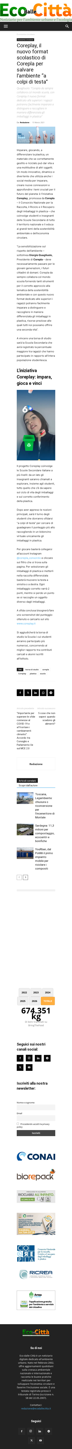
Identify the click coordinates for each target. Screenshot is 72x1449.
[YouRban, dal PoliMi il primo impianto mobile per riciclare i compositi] (25, 853)
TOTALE (48, 1001)
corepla (45, 669)
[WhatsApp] (43, 692)
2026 (34, 1001)
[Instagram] (29, 1058)
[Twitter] (20, 1067)
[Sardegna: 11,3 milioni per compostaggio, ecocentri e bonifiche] (25, 829)
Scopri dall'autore (28, 785)
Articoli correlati (27, 780)
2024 (47, 992)
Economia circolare (26, 34)
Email (19, 1113)
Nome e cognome (25, 1102)
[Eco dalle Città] (36, 11)
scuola (43, 673)
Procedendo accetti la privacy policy (33, 1125)
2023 (36, 992)
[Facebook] (20, 692)
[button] (5, 26)
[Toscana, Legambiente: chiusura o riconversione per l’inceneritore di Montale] (25, 798)
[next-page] (25, 877)
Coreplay (22, 673)
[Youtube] (29, 1067)
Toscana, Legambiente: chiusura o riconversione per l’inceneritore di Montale (45, 806)
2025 (22, 1001)
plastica (33, 673)
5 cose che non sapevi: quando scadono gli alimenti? (46, 718)
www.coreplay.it (26, 623)
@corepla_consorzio (29, 558)
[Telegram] (51, 692)
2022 (24, 992)
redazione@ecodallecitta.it (36, 1408)
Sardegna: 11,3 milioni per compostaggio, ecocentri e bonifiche (44, 833)
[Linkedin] (35, 692)
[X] (27, 692)
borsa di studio (32, 669)
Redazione (24, 122)
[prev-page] (19, 877)
